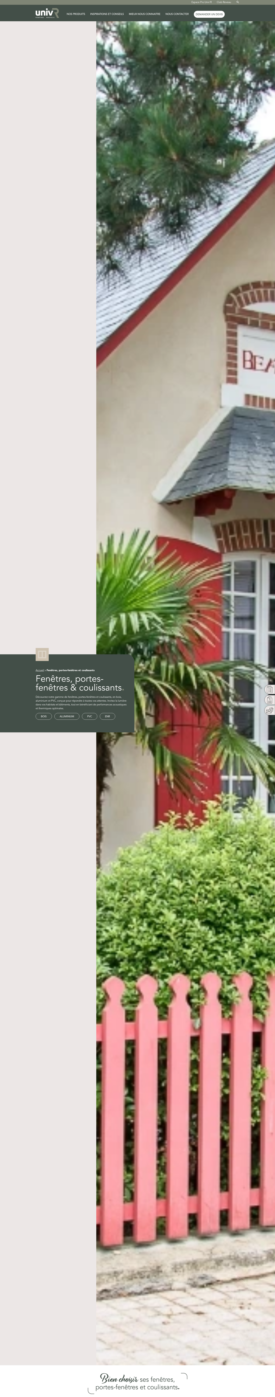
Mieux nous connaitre (144, 14)
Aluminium (67, 716)
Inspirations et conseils (107, 14)
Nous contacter (177, 14)
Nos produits (76, 14)
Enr (107, 716)
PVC (89, 716)
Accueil (40, 670)
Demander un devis (209, 14)
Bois (44, 716)
